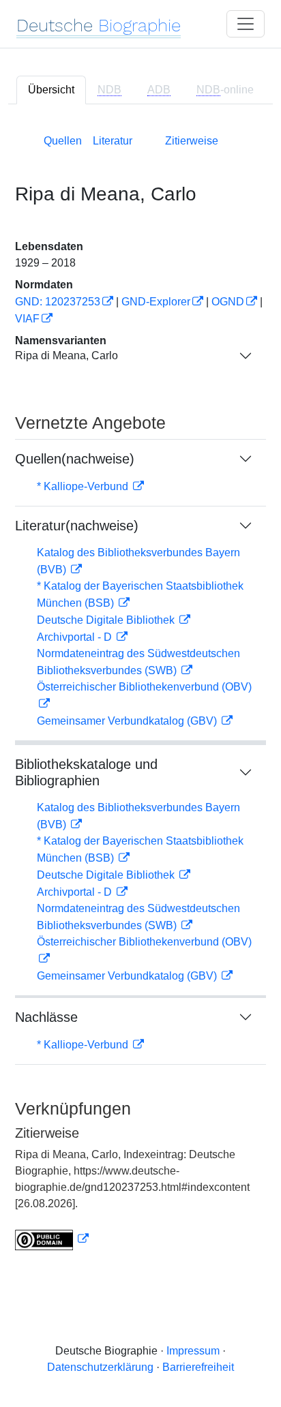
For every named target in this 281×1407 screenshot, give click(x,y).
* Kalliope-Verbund (84, 486)
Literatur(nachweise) (76, 525)
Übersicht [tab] (51, 89)
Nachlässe (46, 1017)
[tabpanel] (140, 689)
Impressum (193, 1351)
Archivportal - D (76, 637)
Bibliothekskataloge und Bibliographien (86, 772)
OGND (227, 301)
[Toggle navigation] (245, 23)
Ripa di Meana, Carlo (66, 355)
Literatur (112, 141)
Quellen (63, 141)
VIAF (27, 318)
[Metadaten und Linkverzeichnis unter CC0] (52, 1239)
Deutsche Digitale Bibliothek (107, 620)
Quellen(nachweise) (74, 458)
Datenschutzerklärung (100, 1367)
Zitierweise (191, 141)
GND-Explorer (155, 301)
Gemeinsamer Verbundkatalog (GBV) (128, 721)
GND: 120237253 (57, 301)
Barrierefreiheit (198, 1367)
